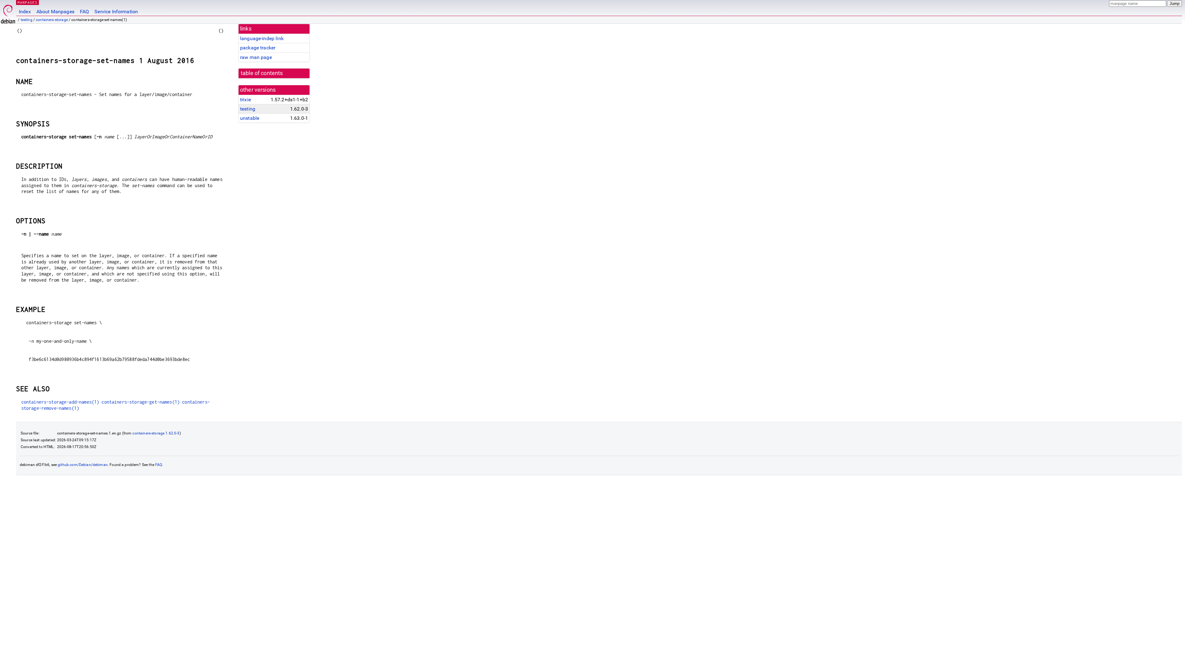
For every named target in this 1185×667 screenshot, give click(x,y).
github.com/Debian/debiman (83, 465)
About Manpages (55, 12)
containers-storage (52, 20)
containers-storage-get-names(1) (141, 402)
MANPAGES (27, 2)
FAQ (84, 12)
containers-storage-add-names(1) (60, 402)
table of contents (262, 73)
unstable (249, 118)
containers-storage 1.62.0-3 (155, 433)
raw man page (256, 57)
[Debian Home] (8, 12)
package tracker (257, 48)
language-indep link (262, 38)
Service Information (116, 12)
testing (26, 20)
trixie (245, 100)
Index (25, 12)
